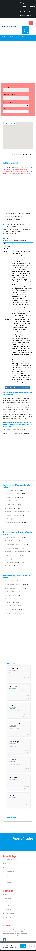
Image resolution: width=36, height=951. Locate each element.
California (13, 37)
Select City (6, 87)
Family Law (27, 173)
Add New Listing (26, 30)
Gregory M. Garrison (12, 537)
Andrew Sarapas (9, 867)
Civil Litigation (7, 173)
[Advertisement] (18, 61)
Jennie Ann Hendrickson (14, 433)
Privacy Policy (8, 917)
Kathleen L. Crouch (11, 548)
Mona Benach (9, 879)
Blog (22, 3)
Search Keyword (7, 108)
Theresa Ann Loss (11, 490)
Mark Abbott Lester (12, 515)
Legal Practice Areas (26, 12)
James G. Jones (10, 519)
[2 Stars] (15, 154)
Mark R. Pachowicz (12, 430)
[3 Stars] (17, 154)
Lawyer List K (7, 170)
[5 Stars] (21, 154)
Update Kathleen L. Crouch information (17, 387)
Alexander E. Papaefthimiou (14, 512)
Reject (31, 946)
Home (5, 37)
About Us (7, 906)
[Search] (31, 23)
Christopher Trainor (10, 859)
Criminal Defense (17, 173)
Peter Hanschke (9, 871)
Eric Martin (8, 882)
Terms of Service (9, 913)
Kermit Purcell (10, 501)
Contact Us (8, 909)
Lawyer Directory (9, 894)
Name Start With (8, 102)
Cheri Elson (9, 508)
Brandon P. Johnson (12, 494)
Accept (23, 946)
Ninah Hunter (8, 863)
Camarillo (21, 37)
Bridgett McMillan (9, 875)
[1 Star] (12, 154)
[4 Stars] (19, 154)
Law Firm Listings (26, 15)
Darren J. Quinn (10, 504)
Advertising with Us (10, 902)
